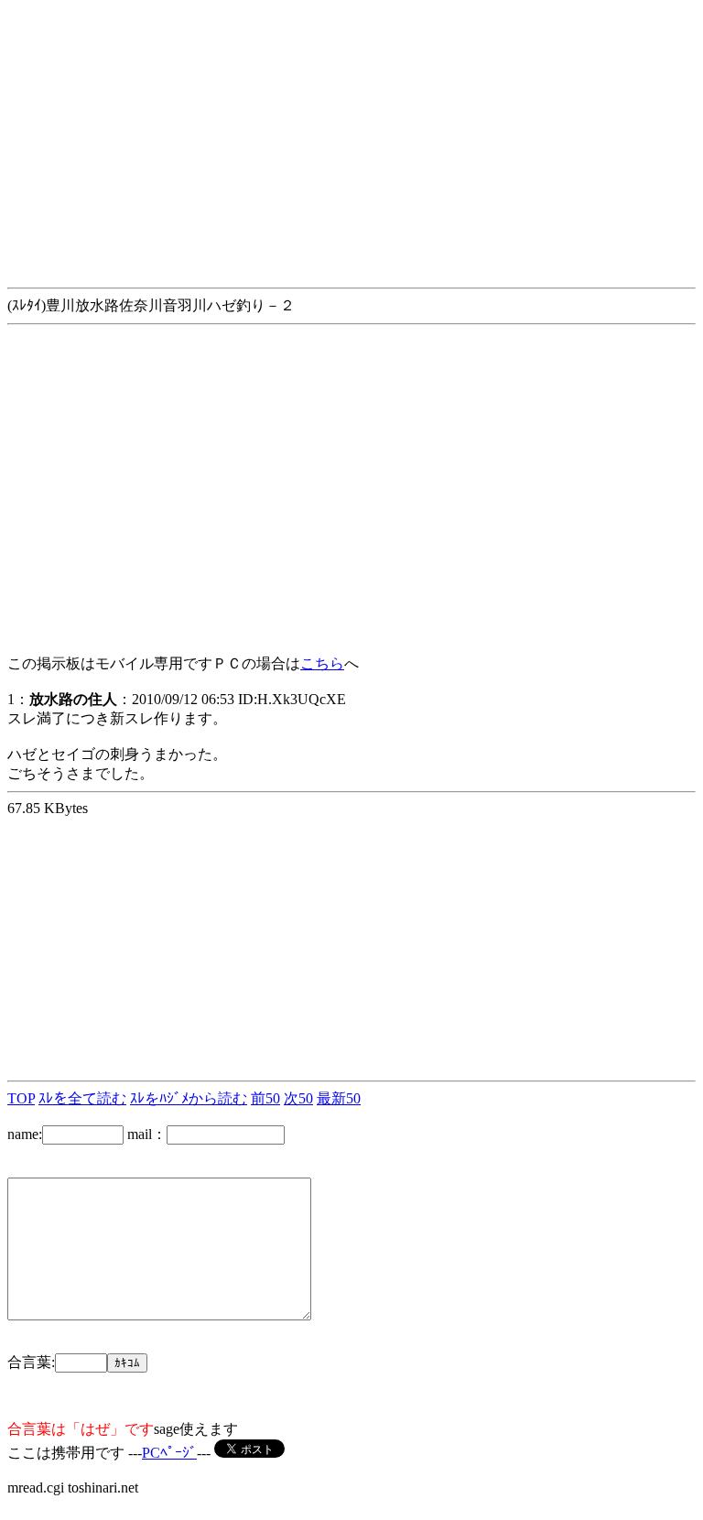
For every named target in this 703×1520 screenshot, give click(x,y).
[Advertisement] (351, 135)
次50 (298, 1098)
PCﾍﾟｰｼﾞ (169, 1452)
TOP (21, 1098)
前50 (265, 1098)
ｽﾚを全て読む (82, 1098)
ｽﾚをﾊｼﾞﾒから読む (188, 1098)
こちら (322, 663)
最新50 (339, 1098)
